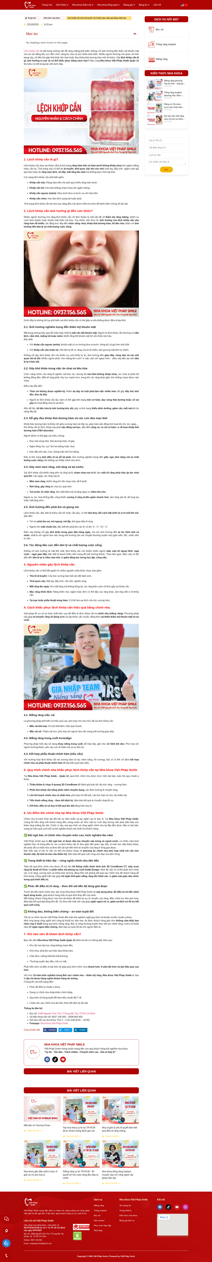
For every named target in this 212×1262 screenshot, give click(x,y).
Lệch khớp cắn (31, 51)
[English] (182, 4)
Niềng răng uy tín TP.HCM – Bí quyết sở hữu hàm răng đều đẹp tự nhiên (81, 1174)
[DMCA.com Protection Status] (77, 1239)
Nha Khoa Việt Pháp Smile (54, 1023)
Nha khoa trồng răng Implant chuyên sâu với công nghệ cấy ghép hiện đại (117, 1174)
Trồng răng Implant (166, 44)
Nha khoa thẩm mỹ (81, 5)
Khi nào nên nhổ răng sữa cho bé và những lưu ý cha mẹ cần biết (174, 119)
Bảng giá (128, 5)
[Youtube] (63, 1059)
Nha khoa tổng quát (107, 5)
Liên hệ (157, 5)
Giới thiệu (61, 5)
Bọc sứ (160, 29)
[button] (135, 33)
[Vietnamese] (186, 4)
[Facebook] (47, 1059)
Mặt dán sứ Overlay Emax (37, 1125)
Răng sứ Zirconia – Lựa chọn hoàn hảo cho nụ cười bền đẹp (173, 107)
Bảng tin (143, 5)
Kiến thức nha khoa (52, 18)
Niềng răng (161, 59)
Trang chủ (47, 5)
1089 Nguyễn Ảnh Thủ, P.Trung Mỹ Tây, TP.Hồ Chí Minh (66, 1013)
